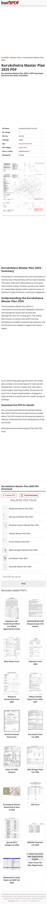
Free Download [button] (29, 495)
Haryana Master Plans (25, 144)
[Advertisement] (23, 31)
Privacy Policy (33, 901)
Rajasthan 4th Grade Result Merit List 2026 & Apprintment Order (11, 625)
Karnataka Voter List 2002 (35, 735)
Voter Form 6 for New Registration (35, 863)
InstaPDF (5, 57)
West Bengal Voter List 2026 (35, 770)
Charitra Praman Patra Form (11, 735)
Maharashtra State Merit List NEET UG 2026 (11, 880)
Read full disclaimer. (37, 898)
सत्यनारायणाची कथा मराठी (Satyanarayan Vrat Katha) (35, 624)
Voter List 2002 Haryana (11, 770)
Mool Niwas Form (11, 661)
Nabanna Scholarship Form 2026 (11, 699)
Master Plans (15, 57)
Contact (24, 901)
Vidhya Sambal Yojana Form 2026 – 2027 (35, 699)
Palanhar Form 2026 (35, 662)
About (18, 901)
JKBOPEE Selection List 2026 (35, 843)
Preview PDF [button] (8, 495)
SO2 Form (35, 804)
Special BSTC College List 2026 (12, 843)
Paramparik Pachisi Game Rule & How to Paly (11, 807)
